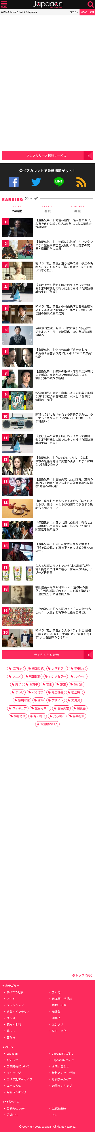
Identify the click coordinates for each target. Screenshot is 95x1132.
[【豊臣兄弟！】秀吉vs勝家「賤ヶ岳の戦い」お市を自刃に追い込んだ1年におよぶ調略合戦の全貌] (17, 228)
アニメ (16, 676)
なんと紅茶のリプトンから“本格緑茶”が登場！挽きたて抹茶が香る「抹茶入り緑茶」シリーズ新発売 (64, 568)
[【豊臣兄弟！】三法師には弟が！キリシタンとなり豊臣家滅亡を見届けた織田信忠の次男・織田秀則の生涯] (17, 250)
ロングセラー (57, 676)
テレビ (19, 692)
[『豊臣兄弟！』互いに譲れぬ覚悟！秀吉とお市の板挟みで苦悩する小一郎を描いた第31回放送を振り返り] (17, 531)
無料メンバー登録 (63, 1073)
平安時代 (80, 668)
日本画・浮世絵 (62, 998)
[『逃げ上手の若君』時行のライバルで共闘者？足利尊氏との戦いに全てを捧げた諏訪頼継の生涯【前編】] (17, 293)
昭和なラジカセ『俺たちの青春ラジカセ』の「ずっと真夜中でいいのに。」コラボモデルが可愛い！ (64, 417)
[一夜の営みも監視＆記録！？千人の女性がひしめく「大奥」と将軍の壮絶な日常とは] (17, 617)
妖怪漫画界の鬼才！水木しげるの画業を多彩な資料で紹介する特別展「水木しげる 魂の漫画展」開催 (64, 396)
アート (11, 998)
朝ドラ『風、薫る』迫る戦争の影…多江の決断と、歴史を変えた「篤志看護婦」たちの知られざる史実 (64, 266)
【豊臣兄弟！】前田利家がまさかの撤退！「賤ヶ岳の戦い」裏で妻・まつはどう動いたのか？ (64, 547)
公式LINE (59, 182)
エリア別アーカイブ (19, 1079)
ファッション (15, 1005)
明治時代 (77, 692)
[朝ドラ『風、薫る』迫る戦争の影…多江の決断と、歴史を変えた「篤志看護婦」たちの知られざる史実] (17, 272)
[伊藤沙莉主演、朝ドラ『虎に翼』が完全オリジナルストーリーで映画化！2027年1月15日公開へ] (17, 336)
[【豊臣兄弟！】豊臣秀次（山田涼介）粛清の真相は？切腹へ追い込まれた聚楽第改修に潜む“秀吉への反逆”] (17, 488)
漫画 (63, 684)
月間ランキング (17, 1092)
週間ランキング (62, 1086)
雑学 (18, 684)
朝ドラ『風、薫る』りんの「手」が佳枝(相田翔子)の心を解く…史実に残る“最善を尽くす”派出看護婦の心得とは (63, 633)
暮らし (11, 1031)
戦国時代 (38, 668)
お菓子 (33, 684)
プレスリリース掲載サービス (46, 155)
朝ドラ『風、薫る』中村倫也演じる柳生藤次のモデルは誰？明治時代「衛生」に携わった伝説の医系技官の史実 (64, 309)
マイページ (14, 1073)
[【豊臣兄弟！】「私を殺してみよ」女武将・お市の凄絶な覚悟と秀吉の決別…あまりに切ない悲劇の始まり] (17, 466)
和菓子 (56, 1018)
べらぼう (38, 692)
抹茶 (41, 700)
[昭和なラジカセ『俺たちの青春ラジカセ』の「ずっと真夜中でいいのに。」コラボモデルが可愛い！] (17, 423)
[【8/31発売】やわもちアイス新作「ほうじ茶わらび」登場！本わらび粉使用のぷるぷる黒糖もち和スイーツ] (17, 509)
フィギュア (19, 708)
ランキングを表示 (46, 654)
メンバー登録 (87, 12)
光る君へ (59, 716)
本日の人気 (14, 1086)
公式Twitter (36, 182)
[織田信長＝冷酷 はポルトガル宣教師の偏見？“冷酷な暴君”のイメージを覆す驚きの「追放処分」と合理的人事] (17, 596)
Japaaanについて (63, 1060)
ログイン (74, 12)
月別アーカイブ (62, 1079)
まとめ (56, 992)
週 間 (47, 209)
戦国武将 (35, 676)
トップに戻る (84, 975)
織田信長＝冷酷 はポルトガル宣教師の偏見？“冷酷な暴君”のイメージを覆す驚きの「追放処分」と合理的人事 (62, 590)
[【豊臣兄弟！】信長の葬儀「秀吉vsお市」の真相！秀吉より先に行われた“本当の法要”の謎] (17, 358)
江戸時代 (18, 668)
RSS (81, 182)
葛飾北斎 (78, 716)
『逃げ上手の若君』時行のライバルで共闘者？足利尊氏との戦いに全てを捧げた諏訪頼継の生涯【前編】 (64, 288)
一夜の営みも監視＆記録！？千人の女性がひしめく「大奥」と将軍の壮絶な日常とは (64, 610)
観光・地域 (14, 1024)
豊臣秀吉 (63, 708)
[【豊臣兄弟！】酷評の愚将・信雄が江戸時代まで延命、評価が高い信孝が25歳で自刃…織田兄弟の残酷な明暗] (17, 380)
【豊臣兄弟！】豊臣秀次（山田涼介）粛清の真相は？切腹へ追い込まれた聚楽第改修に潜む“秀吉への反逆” (64, 482)
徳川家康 (24, 700)
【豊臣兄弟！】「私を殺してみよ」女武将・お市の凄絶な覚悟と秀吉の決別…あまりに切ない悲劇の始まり (64, 461)
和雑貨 (56, 1011)
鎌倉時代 (19, 716)
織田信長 (57, 692)
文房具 (75, 700)
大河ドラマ (59, 668)
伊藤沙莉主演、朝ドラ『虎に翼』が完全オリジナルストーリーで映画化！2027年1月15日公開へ (64, 331)
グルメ (11, 1018)
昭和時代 (39, 716)
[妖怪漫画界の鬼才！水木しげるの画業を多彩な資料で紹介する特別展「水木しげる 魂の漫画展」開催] (17, 401)
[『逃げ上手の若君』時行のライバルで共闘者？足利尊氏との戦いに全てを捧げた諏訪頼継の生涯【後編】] (17, 444)
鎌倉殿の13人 (49, 724)
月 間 (78, 209)
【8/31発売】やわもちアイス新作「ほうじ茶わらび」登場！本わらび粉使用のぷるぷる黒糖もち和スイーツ (64, 504)
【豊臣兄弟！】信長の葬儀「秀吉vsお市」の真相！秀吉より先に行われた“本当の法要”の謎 (63, 353)
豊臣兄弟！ (42, 708)
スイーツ (80, 676)
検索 (90, 4)
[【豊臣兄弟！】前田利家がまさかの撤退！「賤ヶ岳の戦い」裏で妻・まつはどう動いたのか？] (17, 552)
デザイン (57, 700)
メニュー (4, 4)
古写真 (11, 1037)
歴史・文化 (59, 1031)
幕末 (49, 684)
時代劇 (78, 684)
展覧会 (81, 708)
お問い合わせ (60, 1066)
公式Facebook (14, 182)
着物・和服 (59, 1005)
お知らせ (12, 1060)
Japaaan (47, 4)
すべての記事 (15, 992)
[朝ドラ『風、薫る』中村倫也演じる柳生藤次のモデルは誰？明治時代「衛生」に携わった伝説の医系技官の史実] (17, 315)
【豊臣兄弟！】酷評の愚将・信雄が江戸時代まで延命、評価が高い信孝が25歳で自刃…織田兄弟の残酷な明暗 (64, 374)
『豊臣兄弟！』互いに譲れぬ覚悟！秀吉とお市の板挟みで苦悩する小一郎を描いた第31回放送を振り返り (64, 525)
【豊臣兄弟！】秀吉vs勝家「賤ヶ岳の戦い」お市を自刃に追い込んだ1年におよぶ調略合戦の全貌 (63, 223)
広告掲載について (18, 1066)
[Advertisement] (33, 43)
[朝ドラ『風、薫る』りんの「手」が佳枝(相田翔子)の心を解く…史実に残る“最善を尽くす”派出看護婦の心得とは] (17, 639)
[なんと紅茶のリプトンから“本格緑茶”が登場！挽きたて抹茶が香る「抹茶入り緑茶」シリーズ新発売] (17, 574)
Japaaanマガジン (63, 1053)
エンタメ (57, 1024)
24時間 (17, 209)
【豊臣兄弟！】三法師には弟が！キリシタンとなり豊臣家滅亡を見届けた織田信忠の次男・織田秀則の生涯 (64, 245)
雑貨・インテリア (18, 1011)
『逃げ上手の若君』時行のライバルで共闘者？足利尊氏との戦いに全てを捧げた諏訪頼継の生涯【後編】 (64, 439)
